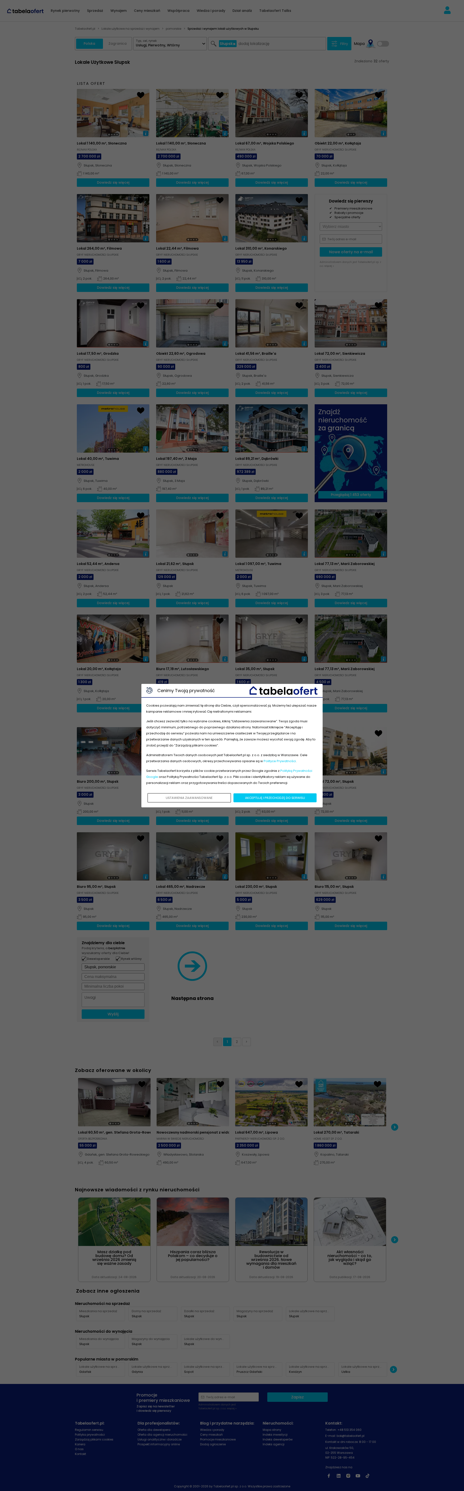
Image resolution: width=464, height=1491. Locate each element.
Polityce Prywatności (280, 761)
